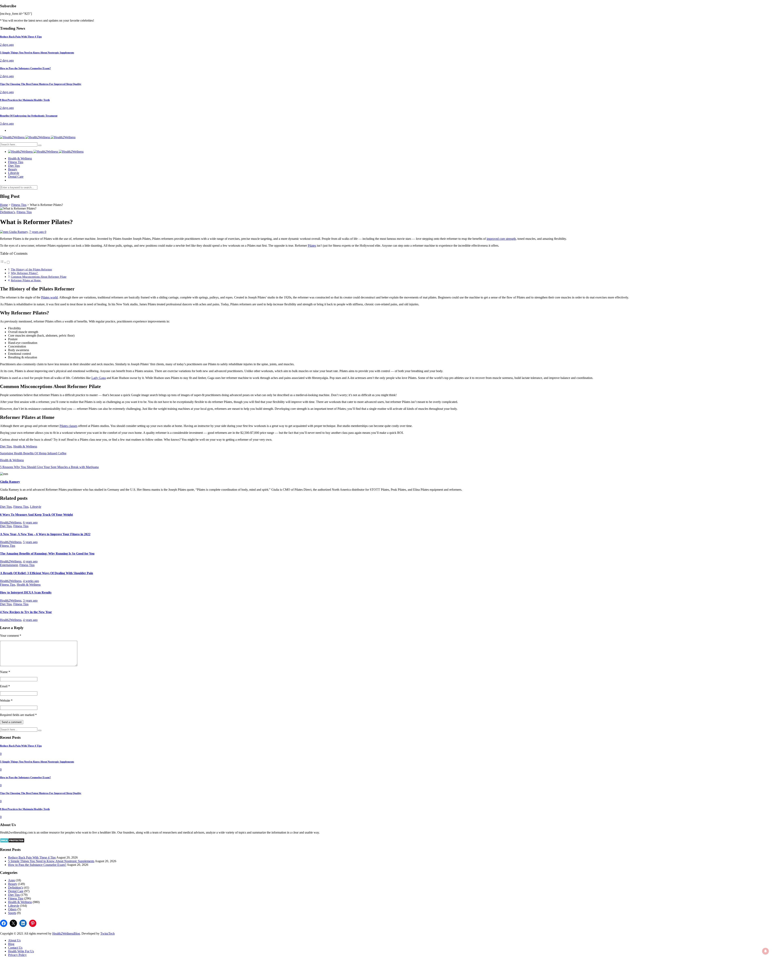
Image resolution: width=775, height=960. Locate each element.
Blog (11, 944)
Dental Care (15, 176)
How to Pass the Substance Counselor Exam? (37, 864)
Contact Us (15, 947)
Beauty (12, 169)
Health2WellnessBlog (66, 933)
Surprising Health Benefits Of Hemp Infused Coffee (33, 453)
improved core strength (501, 238)
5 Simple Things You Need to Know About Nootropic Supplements (51, 861)
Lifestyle (13, 173)
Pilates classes (68, 426)
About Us (14, 940)
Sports (12, 913)
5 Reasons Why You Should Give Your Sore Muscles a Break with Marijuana (49, 467)
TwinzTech (107, 933)
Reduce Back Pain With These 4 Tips (32, 857)
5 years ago (30, 542)
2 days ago (7, 44)
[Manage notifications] (765, 951)
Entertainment (9, 565)
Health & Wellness (20, 158)
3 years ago (30, 600)
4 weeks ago (31, 581)
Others (12, 909)
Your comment (10, 635)
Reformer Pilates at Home (26, 280)
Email (5, 686)
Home (4, 205)
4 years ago (30, 561)
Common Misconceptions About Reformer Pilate (38, 276)
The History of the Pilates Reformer (31, 269)
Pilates (312, 245)
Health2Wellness (10, 522)
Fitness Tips (15, 162)
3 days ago (7, 123)
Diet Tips (14, 165)
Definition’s (7, 212)
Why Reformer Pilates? (24, 273)
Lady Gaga (98, 378)
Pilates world (49, 297)
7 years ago (37, 232)
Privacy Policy (17, 955)
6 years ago (30, 522)
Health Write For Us (21, 951)
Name (5, 672)
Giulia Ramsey (18, 232)
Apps (11, 880)
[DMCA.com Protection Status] (12, 841)
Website (6, 700)
